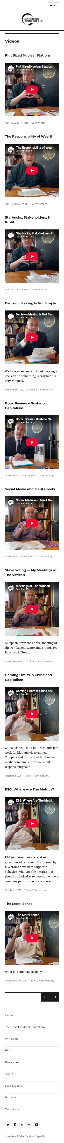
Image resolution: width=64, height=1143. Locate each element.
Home (9, 1015)
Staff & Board (14, 1085)
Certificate (12, 1109)
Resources (12, 1062)
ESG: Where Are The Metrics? (29, 789)
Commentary (39, 122)
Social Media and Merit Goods (30, 489)
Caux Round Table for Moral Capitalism (26, 1136)
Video (25, 122)
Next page (54, 1001)
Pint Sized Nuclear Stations (28, 55)
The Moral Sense (18, 904)
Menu (53, 5)
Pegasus (11, 1097)
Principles (11, 1038)
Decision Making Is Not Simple (30, 303)
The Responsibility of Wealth (29, 136)
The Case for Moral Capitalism (25, 1027)
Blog (8, 1050)
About (9, 1074)
